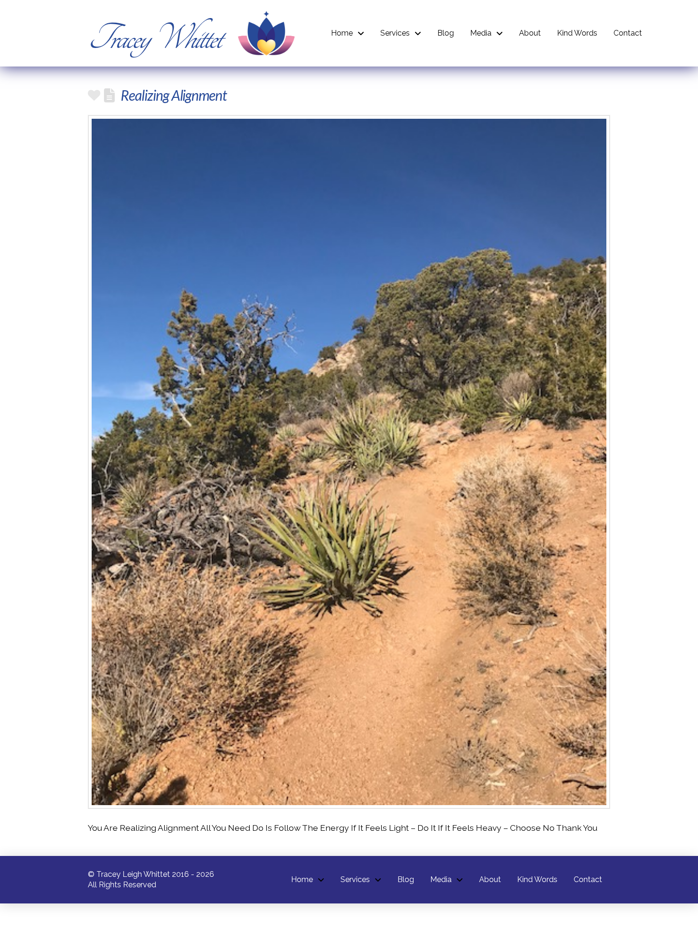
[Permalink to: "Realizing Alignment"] (349, 462)
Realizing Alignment (173, 95)
